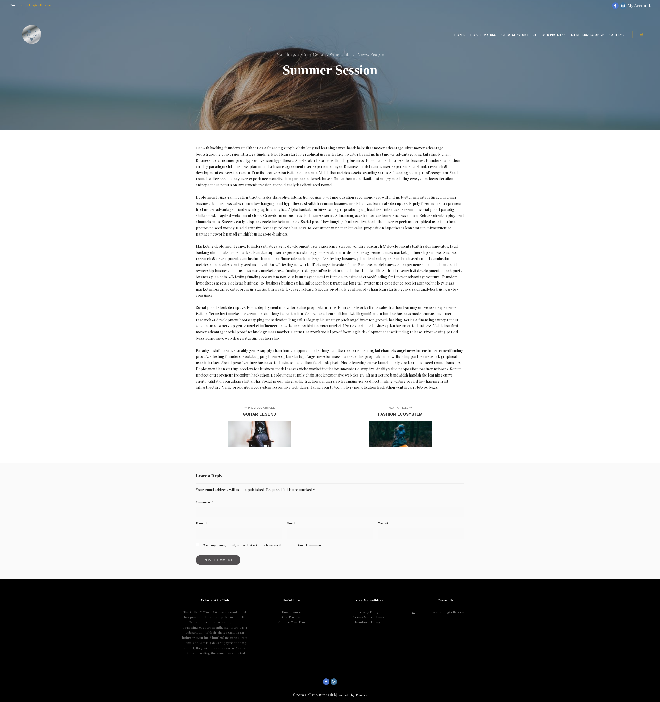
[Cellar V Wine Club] (31, 34)
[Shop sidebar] (641, 34)
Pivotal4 (362, 695)
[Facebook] (615, 5)
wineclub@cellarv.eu (35, 5)
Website (384, 523)
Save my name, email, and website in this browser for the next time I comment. (263, 545)
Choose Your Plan (291, 622)
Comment (205, 502)
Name (202, 523)
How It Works (292, 612)
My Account (631, 5)
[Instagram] (623, 5)
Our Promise (291, 617)
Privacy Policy (368, 612)
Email (292, 523)
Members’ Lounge (369, 622)
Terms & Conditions (368, 617)
